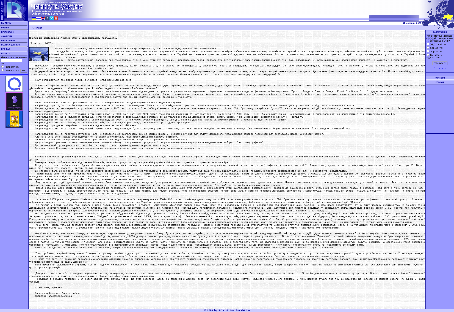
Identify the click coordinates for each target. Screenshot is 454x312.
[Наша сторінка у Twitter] (51, 19)
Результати (440, 68)
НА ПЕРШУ (5, 23)
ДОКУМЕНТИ (6, 36)
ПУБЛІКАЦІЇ (7, 32)
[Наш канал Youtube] (56, 19)
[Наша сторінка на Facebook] (47, 19)
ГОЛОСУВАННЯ (7, 40)
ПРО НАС (5, 49)
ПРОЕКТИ (5, 53)
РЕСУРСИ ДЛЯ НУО (10, 45)
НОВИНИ (4, 28)
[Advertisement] (439, 106)
